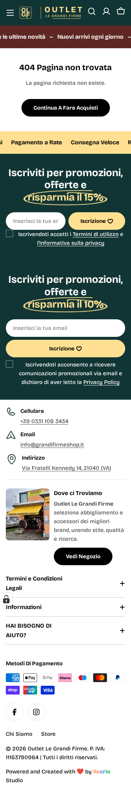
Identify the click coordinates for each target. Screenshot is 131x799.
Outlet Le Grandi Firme (57, 748)
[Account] (106, 11)
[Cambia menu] (10, 12)
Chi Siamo (19, 734)
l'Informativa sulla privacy (70, 243)
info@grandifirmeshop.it (52, 444)
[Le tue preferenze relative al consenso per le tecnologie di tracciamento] (6, 599)
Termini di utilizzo (96, 234)
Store (48, 734)
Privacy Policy (101, 382)
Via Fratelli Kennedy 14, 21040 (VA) (66, 468)
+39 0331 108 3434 (44, 421)
